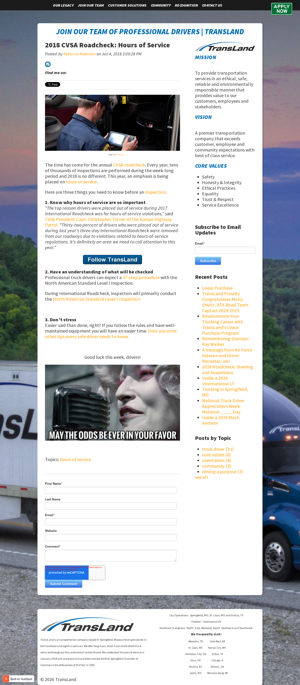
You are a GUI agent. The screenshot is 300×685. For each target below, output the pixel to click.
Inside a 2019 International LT (218, 380)
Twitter (79, 73)
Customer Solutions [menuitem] (127, 5)
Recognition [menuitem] (186, 5)
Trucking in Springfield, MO (225, 392)
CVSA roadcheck (129, 165)
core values (216, 455)
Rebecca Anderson (79, 54)
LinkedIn (72, 73)
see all (201, 477)
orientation (216, 460)
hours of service (81, 182)
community (216, 466)
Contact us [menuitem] (212, 5)
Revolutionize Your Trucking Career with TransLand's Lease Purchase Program (222, 324)
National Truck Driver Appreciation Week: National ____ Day (223, 406)
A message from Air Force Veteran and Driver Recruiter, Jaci (227, 355)
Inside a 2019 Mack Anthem (220, 420)
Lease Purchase (217, 288)
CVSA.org (120, 154)
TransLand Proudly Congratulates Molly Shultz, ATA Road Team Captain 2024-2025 (225, 302)
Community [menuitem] (161, 5)
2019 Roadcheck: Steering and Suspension (227, 369)
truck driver (218, 449)
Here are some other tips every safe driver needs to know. (111, 333)
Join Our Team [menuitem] (91, 5)
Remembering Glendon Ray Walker (225, 341)
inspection (155, 192)
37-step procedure (141, 277)
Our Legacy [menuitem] (63, 5)
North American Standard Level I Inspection (96, 299)
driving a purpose (222, 471)
